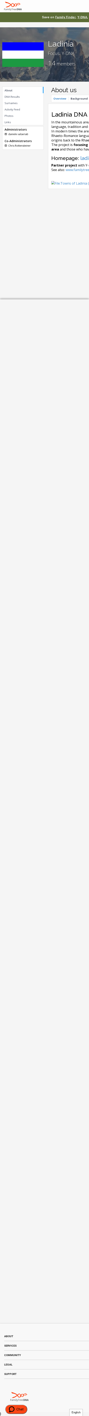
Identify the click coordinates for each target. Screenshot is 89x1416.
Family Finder (65, 17)
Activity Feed (12, 109)
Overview (59, 98)
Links (8, 122)
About (8, 90)
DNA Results (12, 97)
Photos (9, 116)
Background (79, 98)
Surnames (11, 103)
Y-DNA (82, 17)
